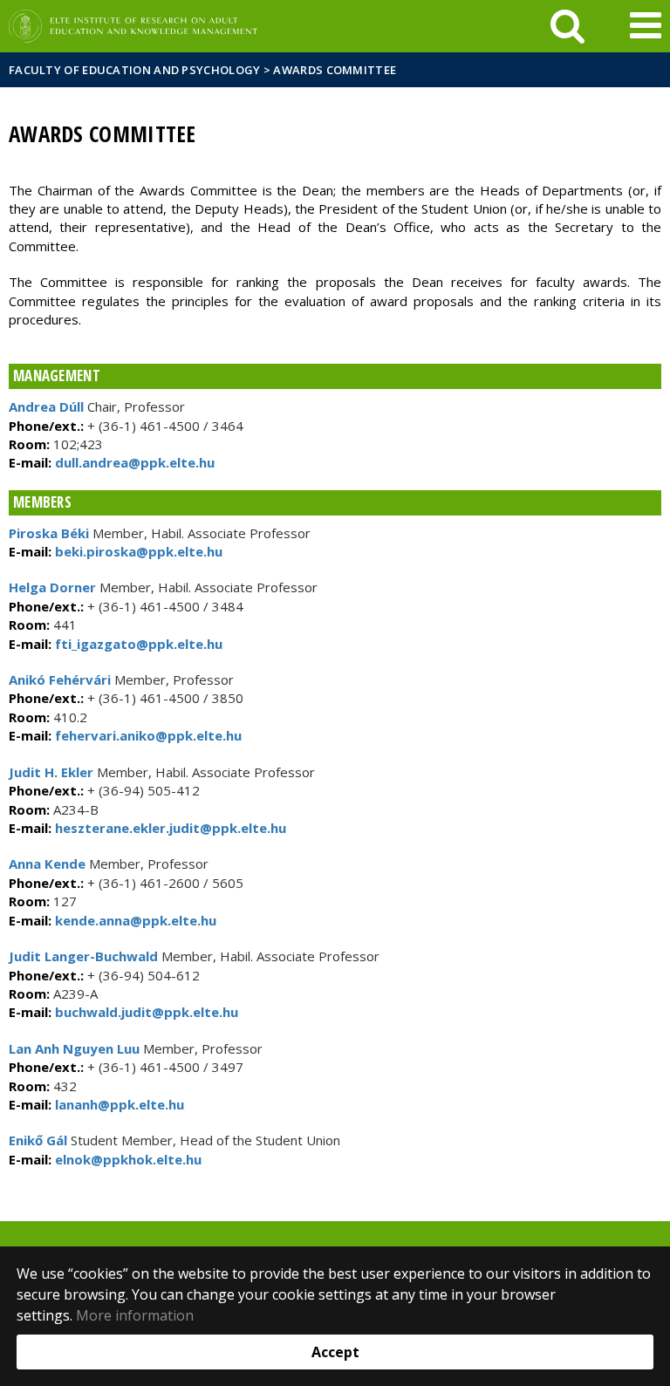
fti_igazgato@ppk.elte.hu (136, 643)
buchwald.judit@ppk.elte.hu (144, 1012)
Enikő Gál (38, 1140)
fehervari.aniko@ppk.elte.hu (146, 735)
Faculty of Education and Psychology (135, 70)
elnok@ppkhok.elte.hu (126, 1159)
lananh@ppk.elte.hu (117, 1104)
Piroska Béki (49, 533)
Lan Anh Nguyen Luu (74, 1048)
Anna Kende (47, 863)
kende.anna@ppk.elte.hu (133, 920)
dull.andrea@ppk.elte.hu (133, 462)
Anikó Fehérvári (60, 679)
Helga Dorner (52, 587)
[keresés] (567, 26)
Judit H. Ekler (51, 772)
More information (135, 1315)
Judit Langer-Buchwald (83, 956)
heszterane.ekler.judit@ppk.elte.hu (168, 827)
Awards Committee (334, 70)
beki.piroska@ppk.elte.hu (136, 551)
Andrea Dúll (46, 406)
